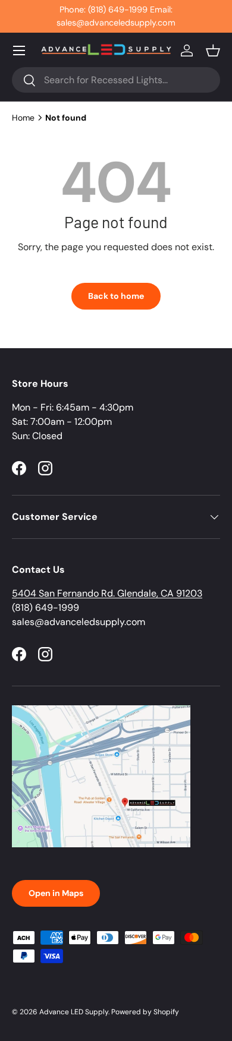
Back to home (116, 296)
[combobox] (116, 80)
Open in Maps (56, 893)
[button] (213, 50)
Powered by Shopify (145, 1012)
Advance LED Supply (73, 1012)
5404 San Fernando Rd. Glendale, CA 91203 (107, 593)
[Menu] (19, 50)
